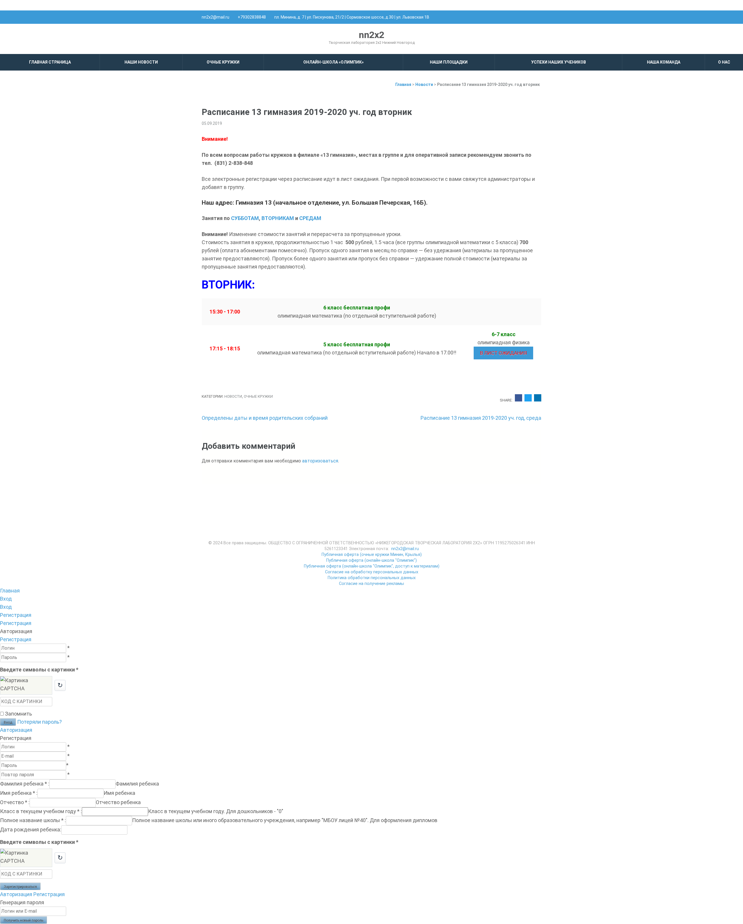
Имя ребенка (18, 793)
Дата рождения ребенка (30, 829)
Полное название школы (33, 820)
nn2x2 (371, 34)
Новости (233, 396)
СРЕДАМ (310, 218)
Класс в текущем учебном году (41, 811)
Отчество (15, 802)
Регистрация (15, 639)
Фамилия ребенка (24, 784)
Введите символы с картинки (39, 670)
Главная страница (50, 62)
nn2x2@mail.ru (215, 17)
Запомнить (18, 714)
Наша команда (663, 62)
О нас (724, 62)
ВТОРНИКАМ (278, 218)
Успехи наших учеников (558, 62)
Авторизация (16, 730)
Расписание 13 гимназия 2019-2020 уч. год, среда (481, 418)
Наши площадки (449, 62)
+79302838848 (252, 17)
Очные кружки (223, 62)
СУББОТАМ (245, 218)
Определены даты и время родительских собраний (265, 418)
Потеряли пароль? (39, 722)
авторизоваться (320, 461)
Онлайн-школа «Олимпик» (333, 62)
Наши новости (141, 62)
